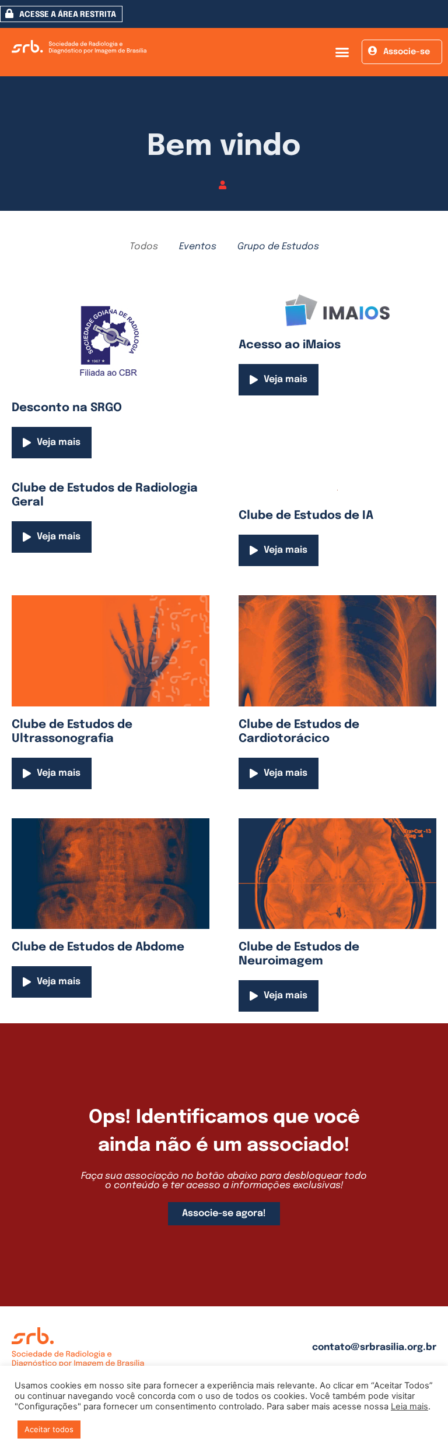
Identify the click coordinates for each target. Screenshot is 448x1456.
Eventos (197, 247)
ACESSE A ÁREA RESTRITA (67, 14)
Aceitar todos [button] (49, 1429)
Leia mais (409, 1406)
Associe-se (406, 52)
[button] (342, 52)
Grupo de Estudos (278, 247)
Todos (144, 247)
